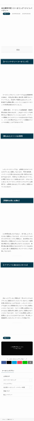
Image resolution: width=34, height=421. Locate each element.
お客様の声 (6, 376)
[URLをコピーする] (30, 362)
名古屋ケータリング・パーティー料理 (14, 387)
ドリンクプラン (7, 383)
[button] (3, 362)
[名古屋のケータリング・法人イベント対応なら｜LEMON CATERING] (17, 2)
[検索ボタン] (31, 2)
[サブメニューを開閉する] (30, 380)
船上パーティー (7, 394)
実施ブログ (6, 13)
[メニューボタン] (2, 2)
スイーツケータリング (9, 380)
